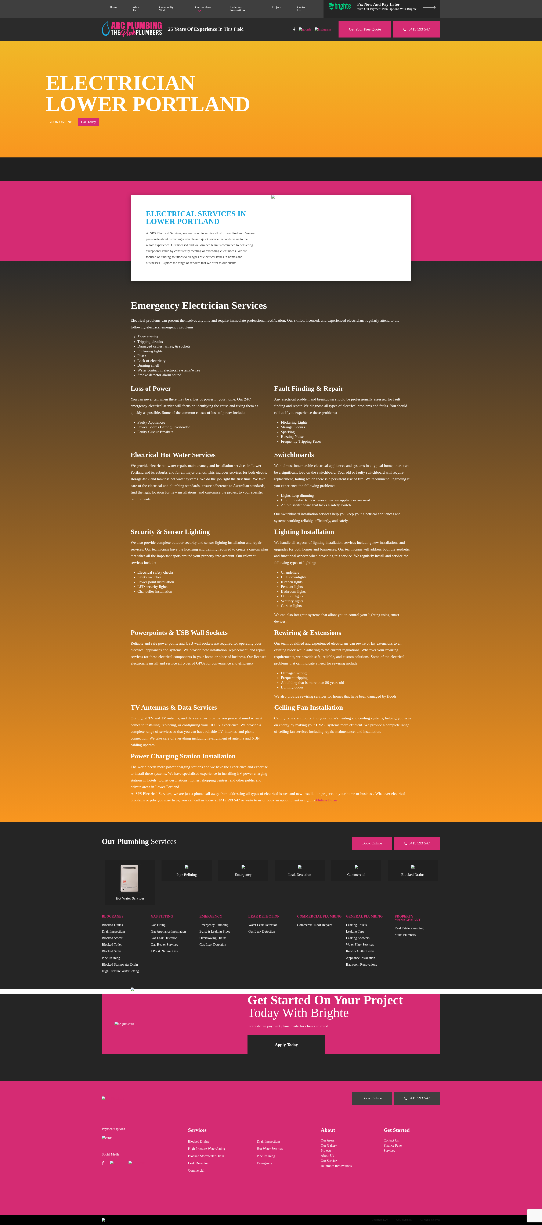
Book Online (372, 843)
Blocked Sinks (111, 951)
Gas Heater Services (164, 944)
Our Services (203, 7)
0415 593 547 (419, 29)
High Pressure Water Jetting (120, 971)
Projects (276, 7)
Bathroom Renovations (237, 9)
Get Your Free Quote (365, 29)
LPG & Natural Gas (164, 951)
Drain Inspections (113, 931)
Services (389, 1150)
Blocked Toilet (112, 944)
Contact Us (301, 9)
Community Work (166, 9)
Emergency (264, 1163)
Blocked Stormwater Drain (120, 964)
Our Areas (328, 1140)
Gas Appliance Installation (168, 931)
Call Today (88, 122)
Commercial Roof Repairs (314, 924)
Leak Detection (198, 1163)
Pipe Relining (111, 957)
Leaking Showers (357, 938)
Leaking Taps (355, 931)
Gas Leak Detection (164, 938)
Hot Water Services (270, 1148)
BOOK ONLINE (60, 122)
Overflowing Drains (212, 938)
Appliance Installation (360, 957)
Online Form (326, 800)
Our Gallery (329, 1145)
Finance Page (393, 1145)
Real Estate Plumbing (409, 928)
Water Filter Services (360, 944)
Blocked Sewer (112, 938)
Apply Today (286, 1044)
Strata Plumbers (405, 934)
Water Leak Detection (263, 924)
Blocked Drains (112, 924)
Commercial (196, 1170)
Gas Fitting (158, 924)
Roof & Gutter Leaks (360, 951)
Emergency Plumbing (213, 924)
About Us (136, 9)
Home (113, 7)
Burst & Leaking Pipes (214, 931)
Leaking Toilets (356, 924)
